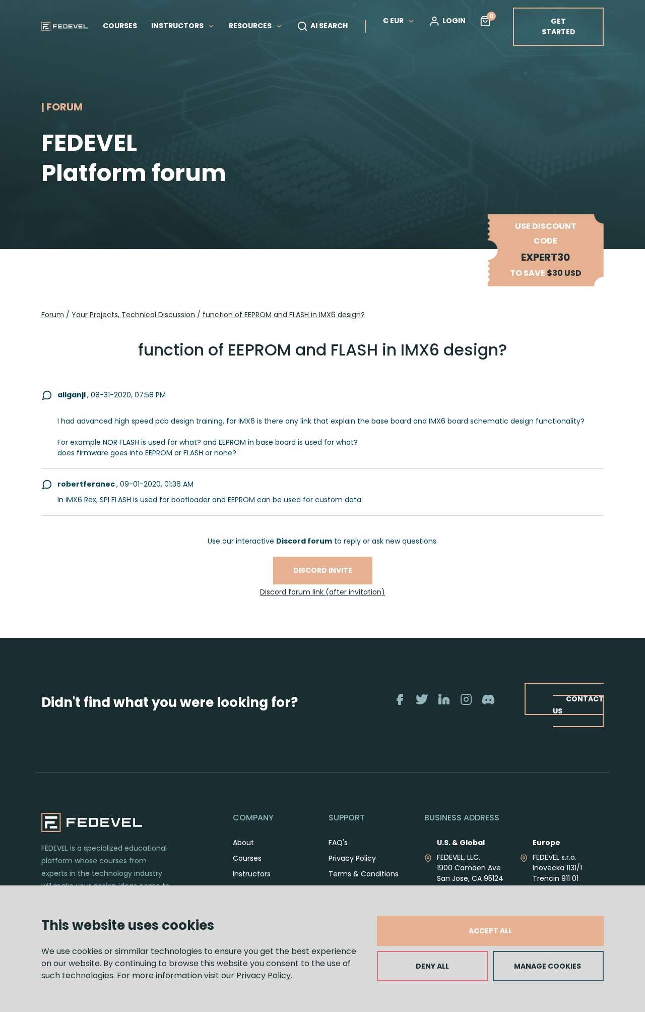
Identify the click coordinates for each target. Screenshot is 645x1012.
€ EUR (393, 21)
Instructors (252, 874)
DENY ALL (432, 966)
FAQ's (338, 843)
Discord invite (322, 570)
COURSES (120, 26)
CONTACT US (578, 705)
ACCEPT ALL (490, 931)
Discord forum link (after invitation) (322, 592)
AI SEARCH (329, 26)
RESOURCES (251, 26)
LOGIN (454, 21)
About (243, 843)
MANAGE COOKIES (547, 966)
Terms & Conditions (364, 874)
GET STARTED (558, 26)
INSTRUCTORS (178, 26)
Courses (247, 858)
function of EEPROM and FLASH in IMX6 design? (284, 315)
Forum (52, 315)
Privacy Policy (263, 975)
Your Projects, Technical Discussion (133, 315)
